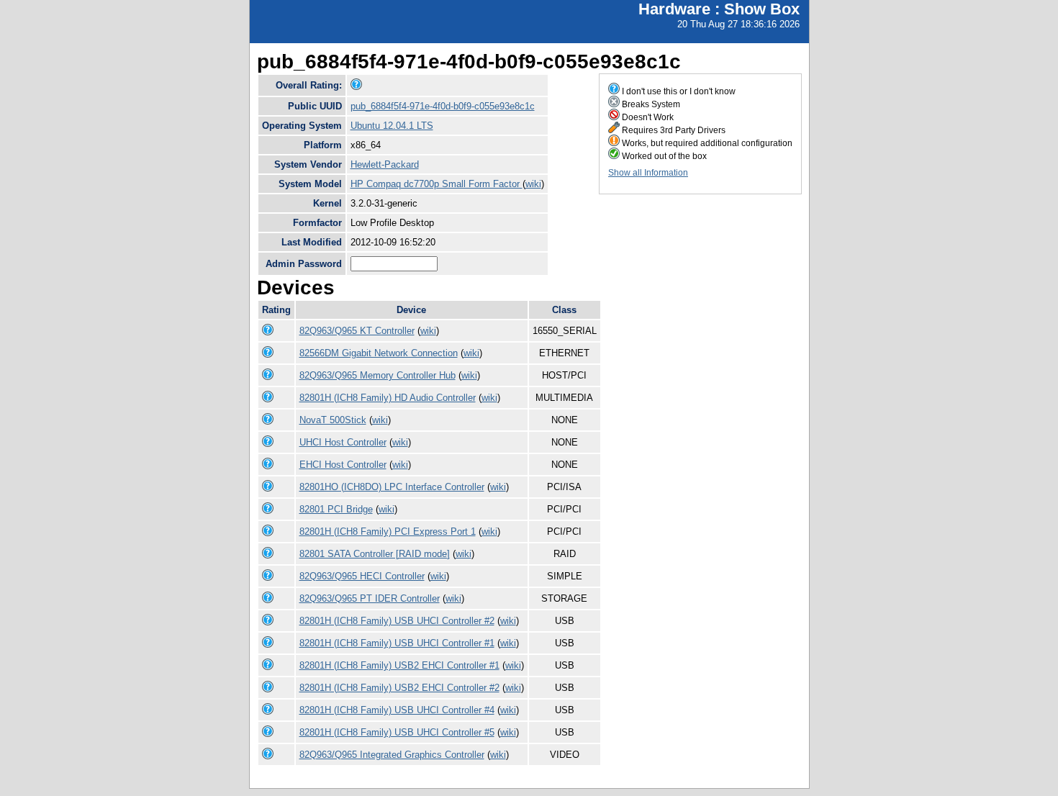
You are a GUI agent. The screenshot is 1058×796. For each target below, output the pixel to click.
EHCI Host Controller (342, 464)
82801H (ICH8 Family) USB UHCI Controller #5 (396, 732)
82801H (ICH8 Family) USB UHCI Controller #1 (396, 643)
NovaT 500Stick (332, 420)
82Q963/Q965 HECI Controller (362, 576)
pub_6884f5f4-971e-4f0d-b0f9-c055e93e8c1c (443, 106)
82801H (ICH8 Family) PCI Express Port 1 (387, 531)
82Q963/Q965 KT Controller (357, 330)
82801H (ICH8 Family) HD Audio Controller (387, 397)
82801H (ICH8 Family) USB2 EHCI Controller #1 (399, 665)
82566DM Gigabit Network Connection (378, 353)
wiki (533, 183)
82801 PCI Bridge (336, 509)
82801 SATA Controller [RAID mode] (374, 553)
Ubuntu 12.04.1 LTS (392, 125)
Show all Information (648, 172)
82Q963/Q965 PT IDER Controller (369, 598)
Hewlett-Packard (385, 164)
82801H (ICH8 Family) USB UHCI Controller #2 (396, 620)
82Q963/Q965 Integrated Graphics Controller (391, 754)
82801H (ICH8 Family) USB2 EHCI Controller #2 (399, 687)
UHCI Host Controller (342, 442)
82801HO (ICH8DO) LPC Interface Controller (391, 486)
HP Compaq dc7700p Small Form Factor (437, 183)
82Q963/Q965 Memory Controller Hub (377, 375)
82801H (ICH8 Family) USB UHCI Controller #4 (396, 710)
